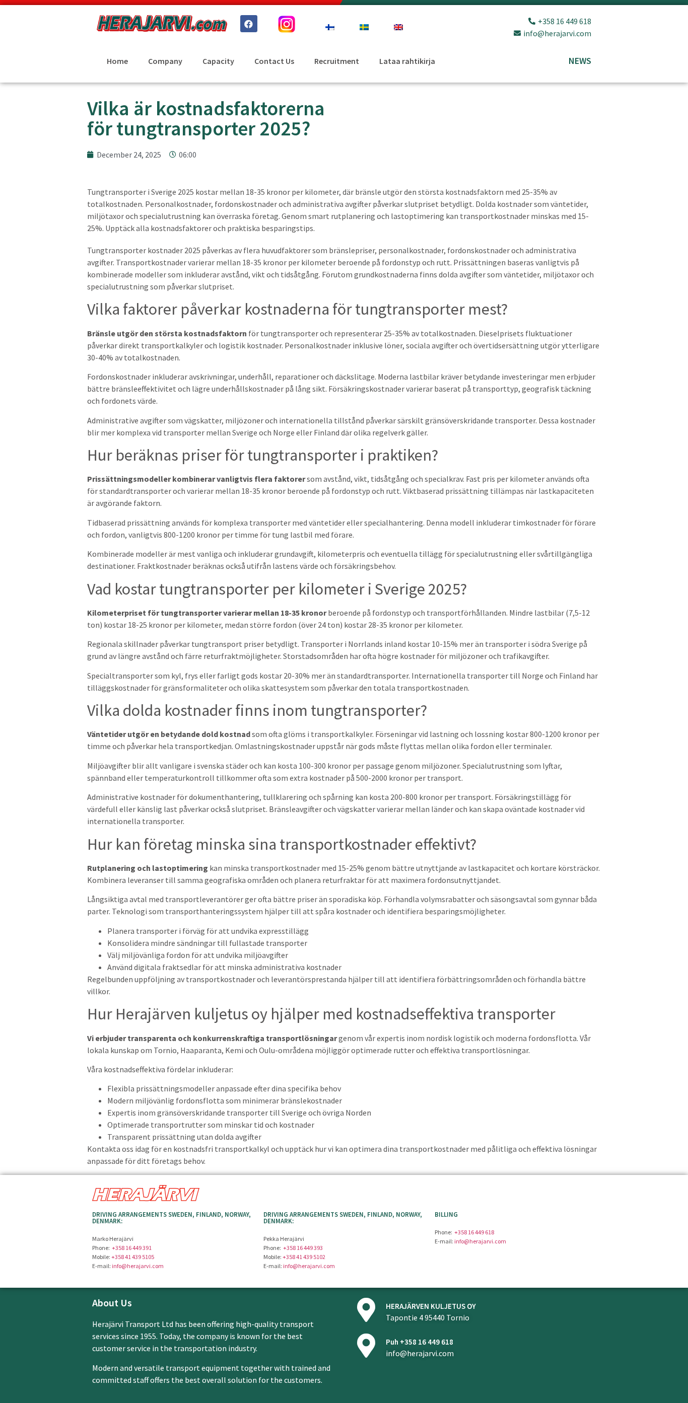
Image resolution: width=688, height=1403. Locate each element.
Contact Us (274, 61)
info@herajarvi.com (138, 1266)
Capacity (218, 61)
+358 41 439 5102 (304, 1257)
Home (117, 61)
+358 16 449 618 (474, 1232)
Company (165, 61)
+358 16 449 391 (132, 1247)
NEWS (580, 60)
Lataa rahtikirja (407, 61)
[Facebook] (248, 23)
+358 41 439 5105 (132, 1257)
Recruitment (336, 61)
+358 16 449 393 (303, 1247)
